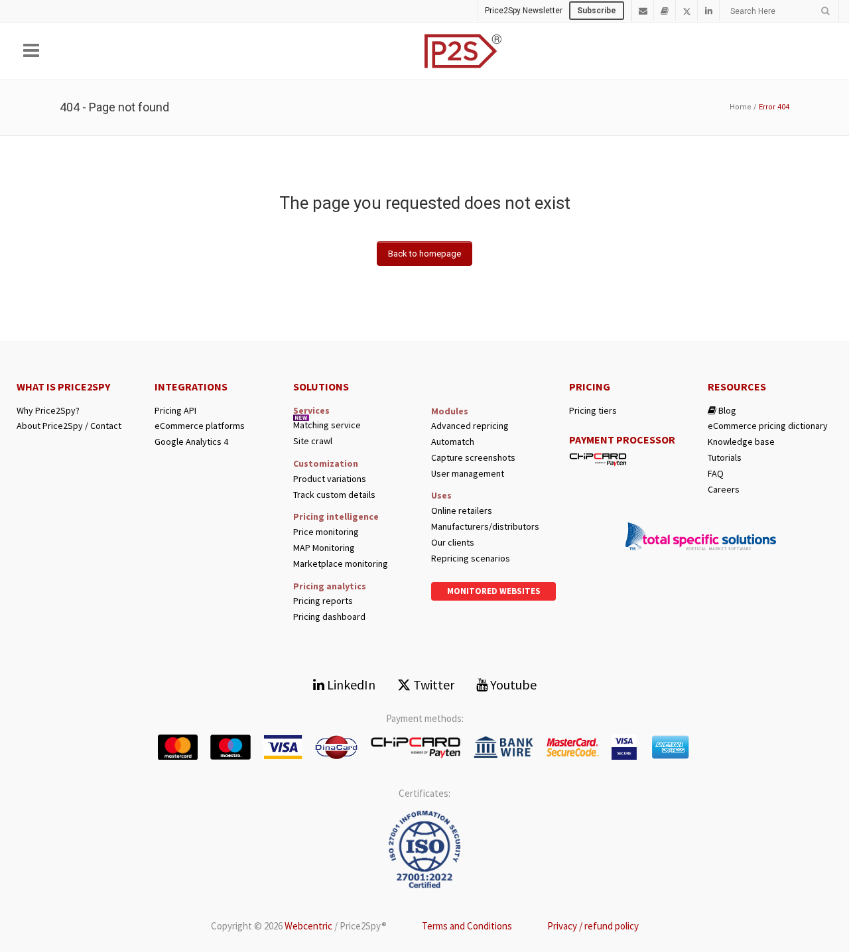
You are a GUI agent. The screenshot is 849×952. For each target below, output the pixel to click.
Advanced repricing (470, 426)
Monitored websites (494, 591)
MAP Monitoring (324, 548)
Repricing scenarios (470, 558)
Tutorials (725, 457)
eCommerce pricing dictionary (768, 426)
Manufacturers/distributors (485, 526)
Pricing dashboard (329, 617)
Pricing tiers (593, 410)
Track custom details (334, 495)
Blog (726, 410)
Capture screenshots (473, 457)
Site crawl (312, 441)
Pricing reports (323, 601)
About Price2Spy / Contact (69, 426)
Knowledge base (741, 441)
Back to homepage (424, 254)
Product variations (329, 479)
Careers (724, 489)
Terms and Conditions (467, 926)
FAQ (716, 473)
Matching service (327, 425)
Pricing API (175, 410)
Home (740, 107)
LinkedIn (349, 684)
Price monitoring (326, 532)
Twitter (432, 684)
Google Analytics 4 (191, 441)
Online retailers (461, 510)
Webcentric (308, 926)
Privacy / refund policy (593, 926)
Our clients (452, 542)
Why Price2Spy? (48, 410)
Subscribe (596, 10)
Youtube (512, 684)
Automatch (452, 441)
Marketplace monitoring (340, 563)
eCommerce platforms (200, 426)
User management (467, 473)
